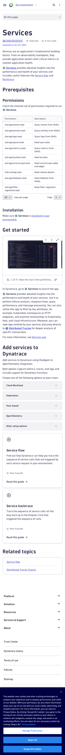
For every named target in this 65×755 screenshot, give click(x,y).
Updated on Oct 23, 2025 (15, 45)
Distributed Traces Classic (21, 570)
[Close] (61, 691)
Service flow (41, 75)
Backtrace (8, 79)
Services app (39, 337)
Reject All (32, 740)
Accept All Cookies (32, 749)
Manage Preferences (32, 731)
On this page (11, 17)
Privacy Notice (29, 724)
